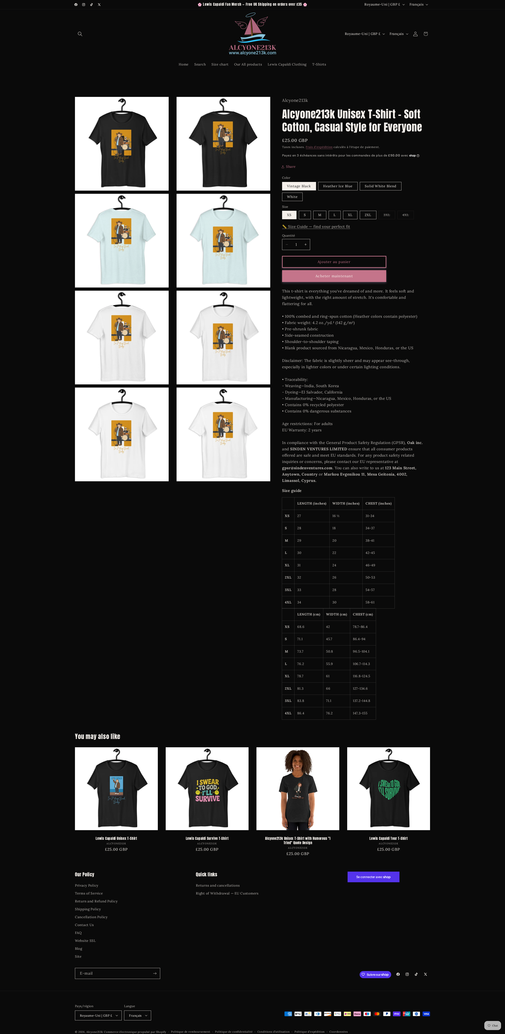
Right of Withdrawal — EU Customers (227, 893)
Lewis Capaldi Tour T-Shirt (388, 839)
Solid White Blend (380, 186)
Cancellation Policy (91, 917)
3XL (389, 216)
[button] (80, 34)
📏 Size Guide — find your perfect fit (316, 226)
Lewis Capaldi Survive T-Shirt (207, 839)
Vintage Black (299, 186)
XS (289, 215)
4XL (408, 216)
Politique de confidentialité (234, 1031)
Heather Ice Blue (338, 186)
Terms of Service (89, 893)
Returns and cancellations (218, 885)
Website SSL (85, 941)
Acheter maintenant (334, 276)
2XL (368, 215)
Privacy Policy (86, 885)
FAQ (78, 933)
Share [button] (291, 166)
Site (78, 956)
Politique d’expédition (310, 1031)
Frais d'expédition (319, 147)
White (292, 197)
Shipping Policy (88, 909)
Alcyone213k (94, 1031)
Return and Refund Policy (96, 901)
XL (350, 215)
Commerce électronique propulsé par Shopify (135, 1031)
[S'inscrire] (155, 973)
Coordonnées (338, 1031)
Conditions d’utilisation (273, 1031)
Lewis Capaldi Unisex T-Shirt (116, 839)
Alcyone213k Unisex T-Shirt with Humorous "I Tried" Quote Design (298, 841)
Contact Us (84, 925)
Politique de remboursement (190, 1031)
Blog (78, 949)
